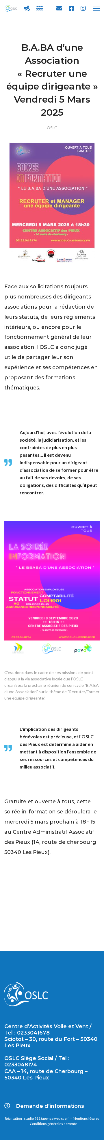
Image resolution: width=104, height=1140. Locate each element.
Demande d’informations (50, 1106)
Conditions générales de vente (53, 1123)
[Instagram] (83, 8)
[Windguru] (27, 8)
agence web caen (55, 1118)
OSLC (52, 127)
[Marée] (40, 8)
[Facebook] (71, 8)
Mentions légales (86, 1118)
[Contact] (59, 8)
